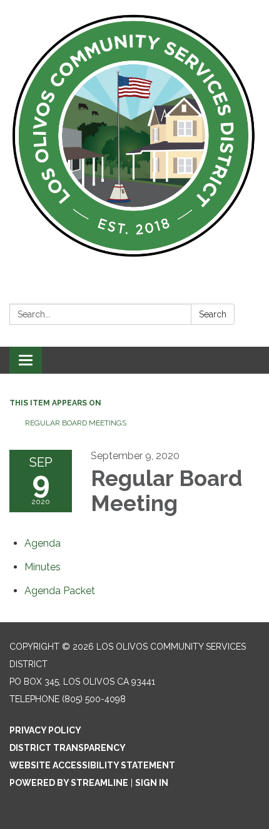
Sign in (151, 783)
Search (212, 314)
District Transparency (67, 748)
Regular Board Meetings (75, 423)
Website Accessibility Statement (92, 765)
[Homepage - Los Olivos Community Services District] (134, 136)
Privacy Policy (45, 730)
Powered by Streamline (68, 783)
